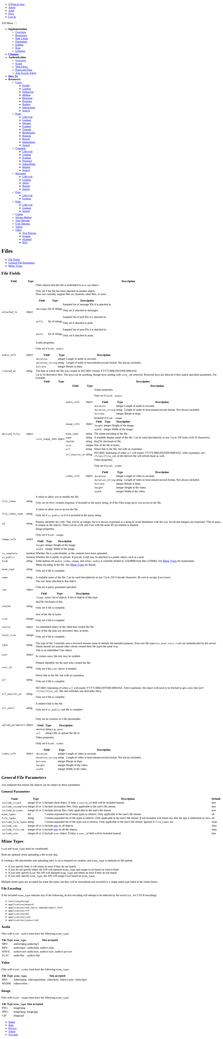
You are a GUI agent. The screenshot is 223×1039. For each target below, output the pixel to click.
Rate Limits (21, 38)
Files (18, 192)
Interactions (28, 107)
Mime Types (15, 265)
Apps (11, 10)
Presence (27, 101)
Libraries (20, 51)
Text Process (29, 233)
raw (56, 825)
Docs (11, 13)
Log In (12, 16)
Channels (20, 148)
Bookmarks (28, 132)
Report (26, 138)
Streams (26, 123)
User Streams (22, 223)
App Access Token (25, 72)
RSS (24, 242)
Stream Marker (23, 217)
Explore (26, 126)
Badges (26, 104)
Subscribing (28, 164)
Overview (20, 32)
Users (18, 82)
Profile (26, 85)
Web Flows (21, 66)
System (26, 236)
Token (18, 226)
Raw (18, 47)
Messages (20, 173)
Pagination (21, 41)
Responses (21, 35)
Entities (19, 44)
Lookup (26, 88)
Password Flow (23, 69)
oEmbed (27, 239)
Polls (18, 201)
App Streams (22, 220)
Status (11, 1022)
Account (13, 1034)
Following (28, 91)
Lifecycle (27, 116)
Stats (11, 1025)
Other (18, 229)
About (11, 7)
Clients (19, 214)
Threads (26, 129)
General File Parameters (21, 262)
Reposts (26, 135)
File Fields (14, 259)
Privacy (12, 1028)
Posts (18, 113)
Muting (26, 94)
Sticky (25, 182)
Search (26, 110)
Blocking (27, 98)
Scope (18, 63)
